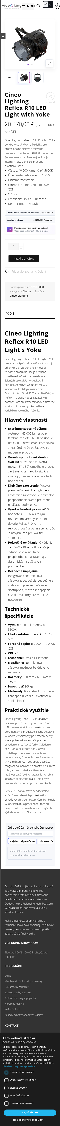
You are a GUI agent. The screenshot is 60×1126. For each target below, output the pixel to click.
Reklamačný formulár (16, 986)
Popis (9, 313)
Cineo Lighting (19, 295)
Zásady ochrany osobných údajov (24, 1014)
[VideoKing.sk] (11, 6)
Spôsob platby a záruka (18, 992)
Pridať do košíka (24, 258)
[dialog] (30, 1079)
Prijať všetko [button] (30, 1112)
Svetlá (27, 291)
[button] (24, 77)
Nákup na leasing (14, 1003)
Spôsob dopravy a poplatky (20, 998)
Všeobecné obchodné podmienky (23, 981)
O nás (8, 975)
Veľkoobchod (12, 1009)
